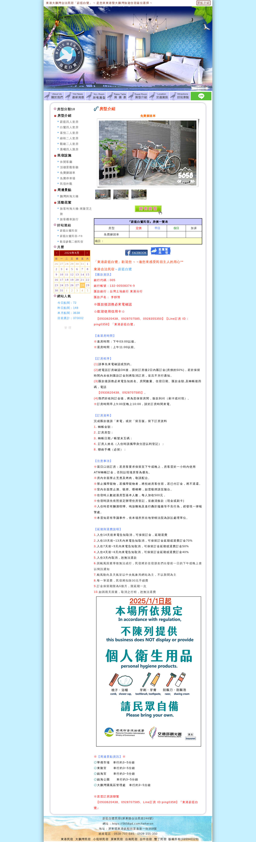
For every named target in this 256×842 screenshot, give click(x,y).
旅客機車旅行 (69, 219)
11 (67, 274)
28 (67, 263)
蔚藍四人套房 (69, 121)
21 (82, 279)
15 (87, 274)
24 (62, 285)
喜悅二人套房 (69, 132)
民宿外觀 (66, 183)
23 (56, 285)
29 (72, 263)
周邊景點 (64, 190)
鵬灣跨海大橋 (69, 196)
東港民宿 (67, 839)
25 (67, 285)
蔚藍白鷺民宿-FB (71, 236)
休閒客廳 (66, 161)
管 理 (68, 327)
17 (62, 279)
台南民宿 (131, 839)
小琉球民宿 (101, 839)
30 (77, 263)
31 (82, 263)
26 (56, 263)
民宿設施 (64, 155)
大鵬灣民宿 (83, 839)
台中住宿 (146, 839)
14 (82, 274)
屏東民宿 (117, 839)
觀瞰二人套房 (69, 143)
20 (77, 279)
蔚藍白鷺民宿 (68, 230)
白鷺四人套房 (69, 127)
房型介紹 (64, 115)
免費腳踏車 (111, 234)
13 (77, 274)
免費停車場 (68, 178)
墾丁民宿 (160, 839)
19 (72, 279)
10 (62, 274)
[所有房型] (96, 96)
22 (87, 279)
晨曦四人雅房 (69, 149)
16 (56, 279)
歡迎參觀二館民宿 (71, 241)
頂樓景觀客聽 (69, 167)
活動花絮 (64, 202)
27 (62, 263)
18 (67, 279)
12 (72, 274)
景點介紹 (203, 2)
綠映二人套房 (69, 138)
